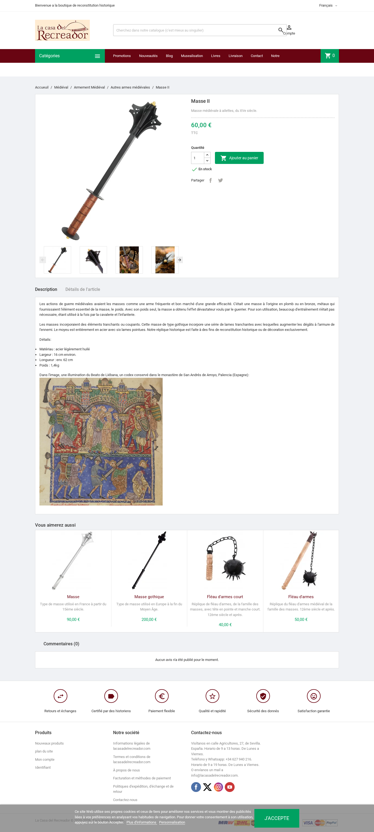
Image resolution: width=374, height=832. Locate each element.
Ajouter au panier (239, 158)
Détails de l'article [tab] (82, 289)
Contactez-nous (125, 800)
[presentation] (42, 260)
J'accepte (276, 818)
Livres (215, 56)
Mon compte (44, 759)
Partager (210, 180)
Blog (169, 56)
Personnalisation (172, 822)
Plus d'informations (141, 822)
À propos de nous (126, 770)
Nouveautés (148, 56)
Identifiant (43, 767)
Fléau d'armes (301, 596)
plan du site (44, 751)
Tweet (220, 180)
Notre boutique (277, 63)
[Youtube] (230, 787)
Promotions (122, 56)
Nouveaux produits (49, 743)
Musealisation (192, 56)
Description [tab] (46, 289)
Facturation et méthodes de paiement (142, 778)
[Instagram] (218, 787)
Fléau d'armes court (225, 596)
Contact (257, 56)
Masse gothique (149, 596)
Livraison (236, 56)
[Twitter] (207, 787)
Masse (73, 596)
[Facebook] (196, 787)
